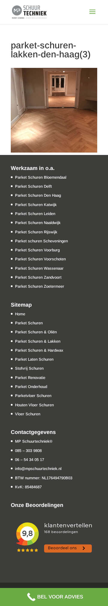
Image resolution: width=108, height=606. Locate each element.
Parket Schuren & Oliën (36, 332)
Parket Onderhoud (31, 386)
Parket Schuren (29, 323)
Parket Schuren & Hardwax (39, 350)
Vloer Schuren (27, 414)
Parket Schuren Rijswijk (36, 232)
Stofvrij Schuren (29, 368)
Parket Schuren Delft (33, 186)
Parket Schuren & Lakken (37, 341)
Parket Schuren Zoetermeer (39, 286)
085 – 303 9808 (28, 450)
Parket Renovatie (30, 377)
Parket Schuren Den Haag (38, 195)
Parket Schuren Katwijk (36, 204)
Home (20, 314)
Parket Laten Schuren (34, 359)
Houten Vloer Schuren (34, 405)
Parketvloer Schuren (33, 395)
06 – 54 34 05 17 (29, 459)
